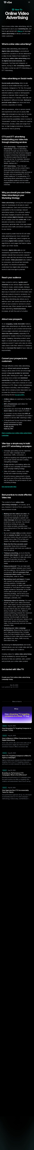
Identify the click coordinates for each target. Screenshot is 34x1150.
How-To (18, 9)
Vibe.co (20, 31)
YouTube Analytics (14, 634)
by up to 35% (19, 395)
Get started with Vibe (9, 487)
